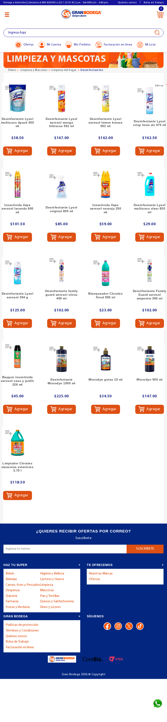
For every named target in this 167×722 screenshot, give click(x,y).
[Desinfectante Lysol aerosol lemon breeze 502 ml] (105, 98)
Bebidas (11, 579)
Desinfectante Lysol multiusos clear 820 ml (149, 208)
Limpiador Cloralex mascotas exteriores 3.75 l (18, 467)
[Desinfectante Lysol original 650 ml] (61, 186)
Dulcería (11, 596)
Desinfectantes (91, 70)
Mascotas (47, 590)
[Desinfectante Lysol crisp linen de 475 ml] (149, 100)
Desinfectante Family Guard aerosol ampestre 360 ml (149, 294)
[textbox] (83, 33)
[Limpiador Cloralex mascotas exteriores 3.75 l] (17, 442)
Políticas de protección (22, 625)
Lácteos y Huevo (52, 579)
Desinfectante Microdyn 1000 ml (61, 381)
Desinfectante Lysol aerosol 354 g (17, 295)
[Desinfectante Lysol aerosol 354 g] (17, 273)
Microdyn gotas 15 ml (106, 379)
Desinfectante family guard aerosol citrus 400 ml (61, 294)
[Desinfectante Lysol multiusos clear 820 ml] (149, 184)
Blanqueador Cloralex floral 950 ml (105, 295)
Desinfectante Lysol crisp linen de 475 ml (149, 123)
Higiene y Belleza (52, 573)
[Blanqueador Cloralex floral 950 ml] (105, 273)
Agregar (20, 151)
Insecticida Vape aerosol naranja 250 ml (105, 208)
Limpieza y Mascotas (34, 70)
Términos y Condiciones (22, 630)
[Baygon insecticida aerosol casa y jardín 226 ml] (17, 356)
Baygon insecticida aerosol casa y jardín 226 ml (17, 380)
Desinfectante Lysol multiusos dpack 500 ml (17, 122)
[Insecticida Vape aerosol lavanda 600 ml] (17, 184)
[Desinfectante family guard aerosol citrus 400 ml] (61, 270)
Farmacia (12, 601)
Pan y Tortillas (49, 596)
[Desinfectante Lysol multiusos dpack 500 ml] (17, 98)
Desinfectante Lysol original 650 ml (61, 209)
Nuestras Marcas (101, 573)
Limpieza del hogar (64, 70)
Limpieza (46, 585)
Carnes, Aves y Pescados (23, 585)
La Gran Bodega (81, 13)
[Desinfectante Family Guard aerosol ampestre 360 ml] (149, 270)
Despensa (13, 590)
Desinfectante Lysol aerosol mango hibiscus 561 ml (61, 122)
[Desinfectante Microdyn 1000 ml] (61, 359)
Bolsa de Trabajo (154, 2)
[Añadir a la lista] (9, 90)
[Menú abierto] (6, 14)
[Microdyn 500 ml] (149, 359)
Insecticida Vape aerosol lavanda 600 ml (17, 208)
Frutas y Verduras (18, 607)
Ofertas (94, 579)
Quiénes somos (127, 2)
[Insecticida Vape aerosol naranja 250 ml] (105, 184)
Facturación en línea (20, 647)
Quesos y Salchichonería (57, 601)
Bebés (10, 573)
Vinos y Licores (50, 607)
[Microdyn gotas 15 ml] (105, 359)
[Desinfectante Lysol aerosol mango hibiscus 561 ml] (61, 98)
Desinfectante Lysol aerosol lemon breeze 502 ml (105, 122)
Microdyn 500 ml (150, 379)
